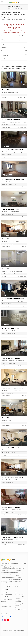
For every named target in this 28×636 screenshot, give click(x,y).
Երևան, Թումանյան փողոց (10, 539)
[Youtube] (8, 620)
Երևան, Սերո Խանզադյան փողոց (12, 271)
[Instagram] (5, 620)
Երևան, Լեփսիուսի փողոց (10, 92)
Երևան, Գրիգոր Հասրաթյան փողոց (13, 390)
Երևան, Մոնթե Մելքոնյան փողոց (12, 181)
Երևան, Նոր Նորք (8, 420)
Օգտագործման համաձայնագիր (19, 595)
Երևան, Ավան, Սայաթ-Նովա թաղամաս (14, 152)
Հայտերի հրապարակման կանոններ (19, 600)
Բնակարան (10, 90)
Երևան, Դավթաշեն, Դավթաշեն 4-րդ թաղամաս (14, 122)
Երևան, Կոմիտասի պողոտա (11, 211)
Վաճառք (4, 592)
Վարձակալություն (7, 594)
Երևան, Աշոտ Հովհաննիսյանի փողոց (13, 360)
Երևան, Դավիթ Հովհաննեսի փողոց (13, 301)
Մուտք (4, 601)
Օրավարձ (5, 597)
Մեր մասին (18, 592)
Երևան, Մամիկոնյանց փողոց (11, 241)
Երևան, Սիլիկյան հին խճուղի (11, 480)
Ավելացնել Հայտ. (7, 606)
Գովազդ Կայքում (7, 599)
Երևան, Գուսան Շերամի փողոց (12, 509)
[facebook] (2, 620)
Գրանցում (5, 604)
